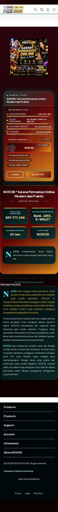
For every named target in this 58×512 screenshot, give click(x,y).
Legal (27, 493)
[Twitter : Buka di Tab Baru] (26, 486)
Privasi (18, 493)
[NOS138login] (8, 9)
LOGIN (15, 175)
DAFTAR (39, 175)
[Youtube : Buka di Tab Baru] (39, 486)
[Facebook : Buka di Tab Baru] (19, 486)
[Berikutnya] (55, 57)
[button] (41, 9)
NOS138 (16, 251)
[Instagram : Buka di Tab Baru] (32, 486)
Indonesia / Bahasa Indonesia (18, 471)
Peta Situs (38, 493)
